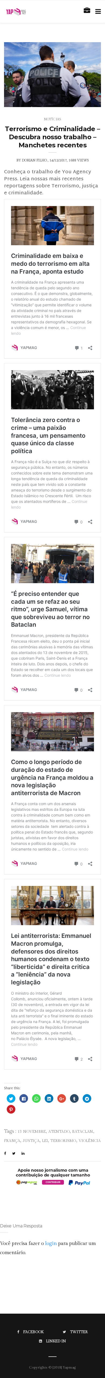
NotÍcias (52, 119)
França (12, 1141)
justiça (31, 1141)
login (51, 1243)
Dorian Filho (34, 160)
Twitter (79, 1332)
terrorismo (63, 1141)
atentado (59, 1132)
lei (45, 1141)
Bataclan (82, 1132)
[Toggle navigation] (97, 11)
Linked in (56, 1341)
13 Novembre (32, 1132)
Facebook (33, 1332)
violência (90, 1141)
